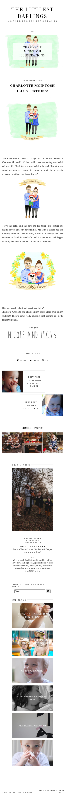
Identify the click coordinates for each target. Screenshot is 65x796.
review (36, 353)
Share (23, 361)
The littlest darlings (32, 12)
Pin (46, 361)
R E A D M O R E (32, 571)
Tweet (35, 361)
